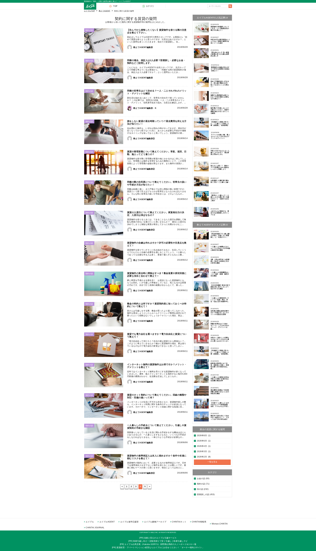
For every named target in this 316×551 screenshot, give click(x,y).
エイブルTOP (89, 11)
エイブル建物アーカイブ (155, 522)
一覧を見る (212, 462)
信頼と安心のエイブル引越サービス (160, 538)
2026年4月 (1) (204, 446)
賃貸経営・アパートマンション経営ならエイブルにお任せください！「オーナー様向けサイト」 (160, 547)
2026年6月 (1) (204, 441)
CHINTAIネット (179, 522)
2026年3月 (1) (204, 451)
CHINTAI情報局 (199, 522)
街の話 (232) (202, 489)
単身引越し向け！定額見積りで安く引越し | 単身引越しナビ (160, 541)
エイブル (90, 522)
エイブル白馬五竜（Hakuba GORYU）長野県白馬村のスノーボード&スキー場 (160, 544)
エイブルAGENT (107, 522)
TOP (115, 6)
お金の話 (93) (203, 479)
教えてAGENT (104, 11)
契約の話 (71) (203, 484)
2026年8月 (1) (204, 436)
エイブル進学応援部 (129, 522)
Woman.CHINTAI (220, 524)
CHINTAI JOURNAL (95, 528)
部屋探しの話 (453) (206, 494)
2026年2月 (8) (204, 457)
